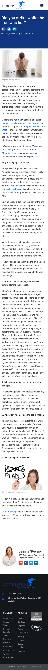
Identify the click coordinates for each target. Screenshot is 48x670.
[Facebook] (26, 563)
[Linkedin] (36, 563)
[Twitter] (31, 563)
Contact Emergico (10, 511)
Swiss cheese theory (12, 189)
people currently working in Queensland (20, 123)
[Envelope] (21, 563)
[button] (41, 5)
